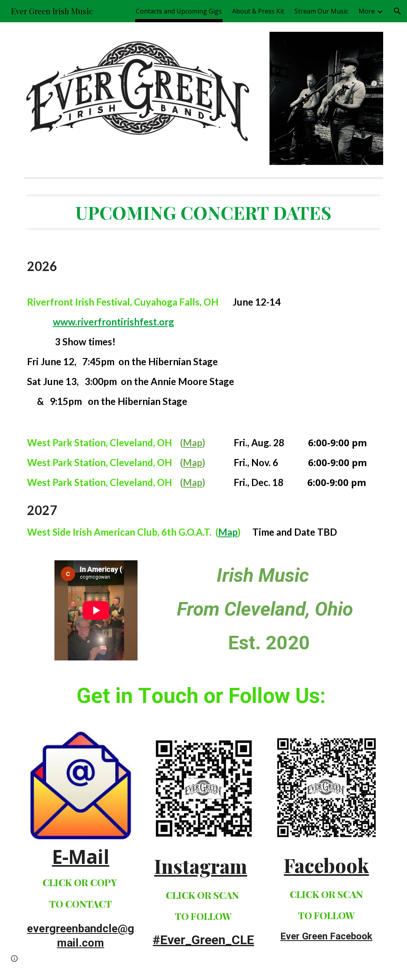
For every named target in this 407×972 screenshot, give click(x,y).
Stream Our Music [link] (321, 11)
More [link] (367, 11)
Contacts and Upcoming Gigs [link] (179, 11)
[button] (397, 11)
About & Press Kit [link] (258, 11)
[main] (204, 366)
